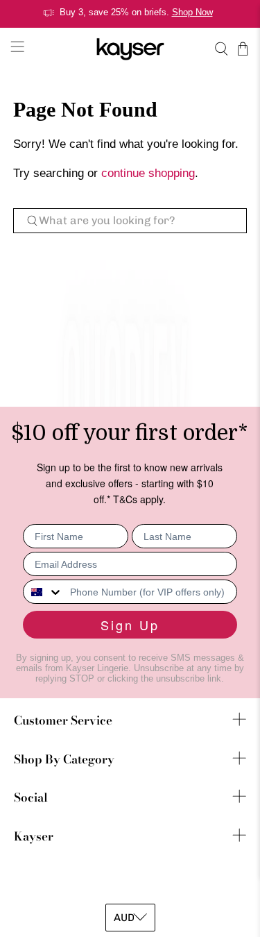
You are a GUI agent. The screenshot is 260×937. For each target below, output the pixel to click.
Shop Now (192, 12)
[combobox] (43, 591)
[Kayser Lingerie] (130, 49)
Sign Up (130, 625)
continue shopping (148, 173)
